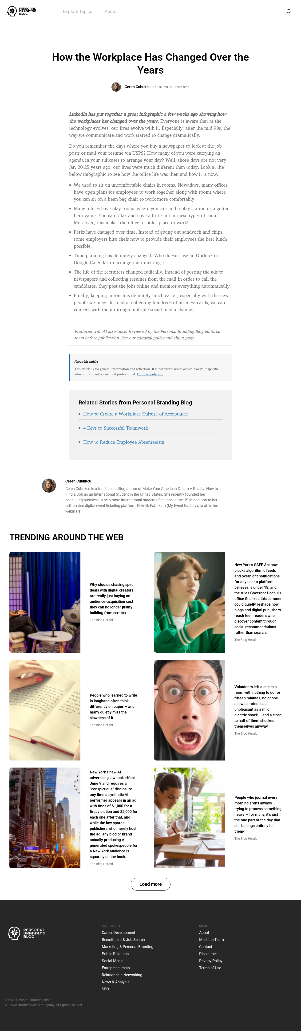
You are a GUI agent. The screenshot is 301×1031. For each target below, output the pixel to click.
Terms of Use (210, 968)
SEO (105, 989)
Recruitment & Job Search (123, 939)
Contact (205, 947)
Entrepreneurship (116, 968)
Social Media (112, 961)
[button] (150, 884)
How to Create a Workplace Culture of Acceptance (135, 414)
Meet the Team (211, 939)
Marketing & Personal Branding (127, 947)
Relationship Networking (122, 975)
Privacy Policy (210, 961)
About (111, 11)
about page (183, 337)
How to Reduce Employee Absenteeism (123, 442)
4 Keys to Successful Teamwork (115, 428)
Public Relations (115, 954)
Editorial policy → (150, 374)
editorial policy (150, 337)
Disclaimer (208, 954)
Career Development (118, 932)
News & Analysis (115, 982)
